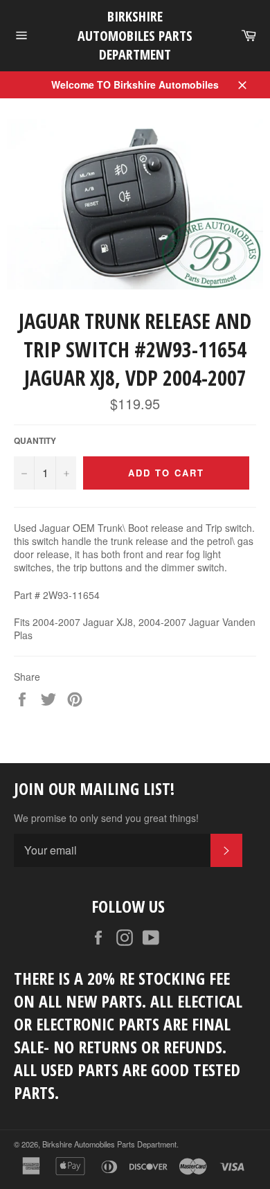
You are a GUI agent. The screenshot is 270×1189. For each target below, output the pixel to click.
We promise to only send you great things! (106, 818)
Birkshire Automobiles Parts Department (135, 35)
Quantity (35, 441)
